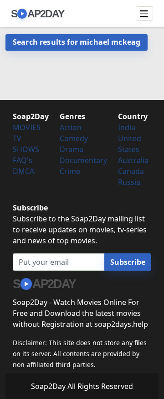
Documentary (83, 160)
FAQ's (22, 160)
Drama (71, 149)
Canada (131, 171)
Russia (129, 182)
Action (71, 127)
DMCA (23, 171)
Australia (133, 160)
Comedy (74, 138)
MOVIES (27, 127)
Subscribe (127, 262)
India (126, 127)
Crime (70, 171)
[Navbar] (144, 13)
